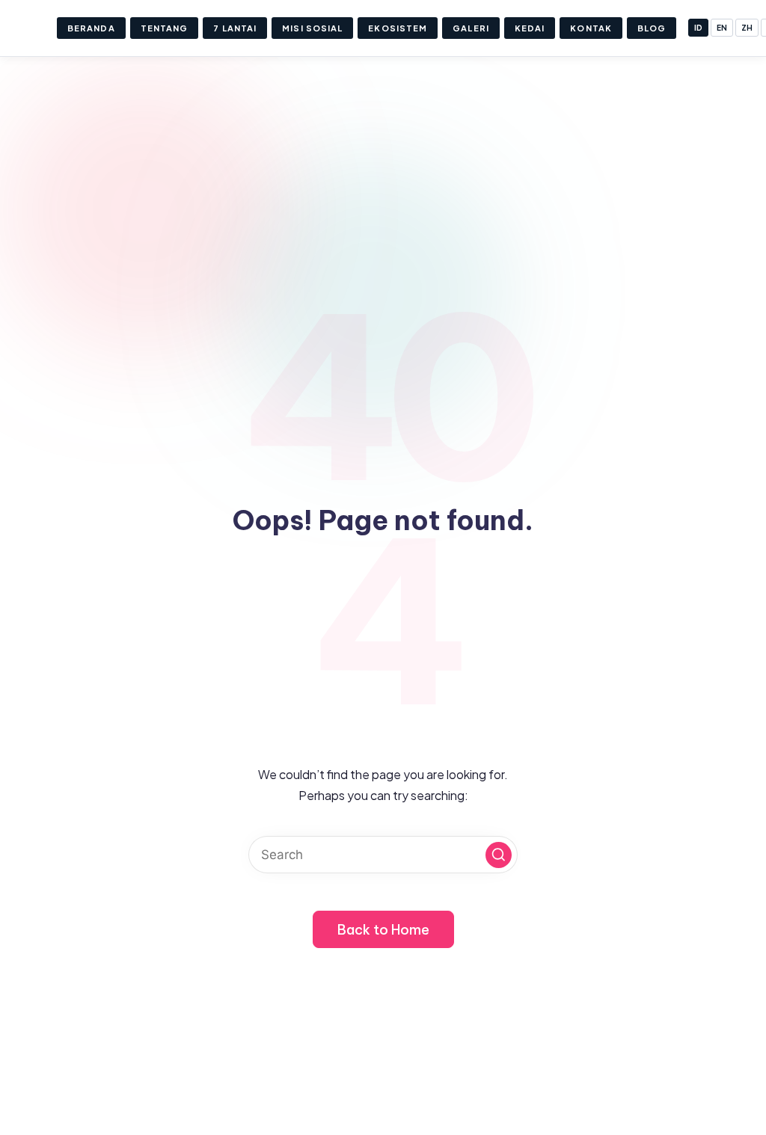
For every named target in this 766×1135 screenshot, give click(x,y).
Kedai (530, 28)
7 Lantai (235, 28)
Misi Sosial (312, 28)
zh (747, 27)
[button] (498, 855)
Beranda (91, 28)
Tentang (165, 28)
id (698, 27)
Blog (651, 28)
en (722, 27)
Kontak (591, 28)
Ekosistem (397, 28)
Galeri (471, 28)
